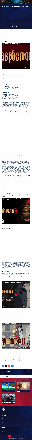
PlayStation (4, 421)
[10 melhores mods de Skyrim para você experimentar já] (23, 386)
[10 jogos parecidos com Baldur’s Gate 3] (8, 397)
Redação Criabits (10, 371)
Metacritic (22, 31)
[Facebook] (3, 366)
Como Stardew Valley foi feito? (7, 390)
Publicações (4, 415)
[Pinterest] (9, 366)
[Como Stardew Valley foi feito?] (8, 386)
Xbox (2, 422)
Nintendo (3, 418)
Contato (3, 431)
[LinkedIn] (12, 366)
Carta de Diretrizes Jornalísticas (7, 428)
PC (2, 419)
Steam (29, 279)
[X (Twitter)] (6, 366)
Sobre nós (3, 427)
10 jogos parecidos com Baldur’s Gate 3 (8, 402)
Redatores (3, 430)
